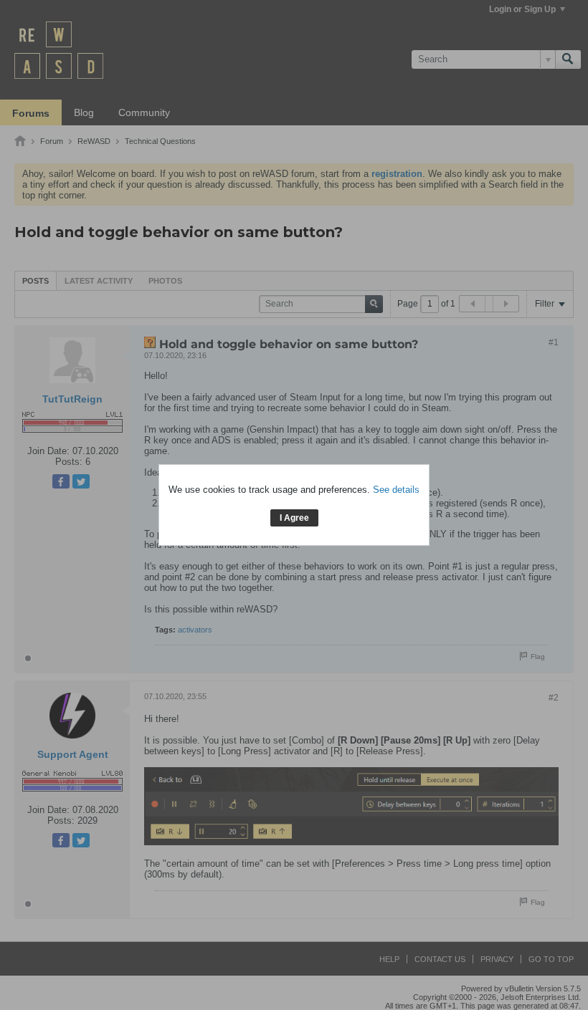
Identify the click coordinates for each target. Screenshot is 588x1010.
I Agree (294, 518)
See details (396, 489)
